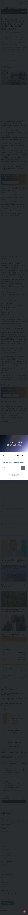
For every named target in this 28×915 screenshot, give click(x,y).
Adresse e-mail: (12, 468)
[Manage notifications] (24, 911)
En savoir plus (14, 475)
